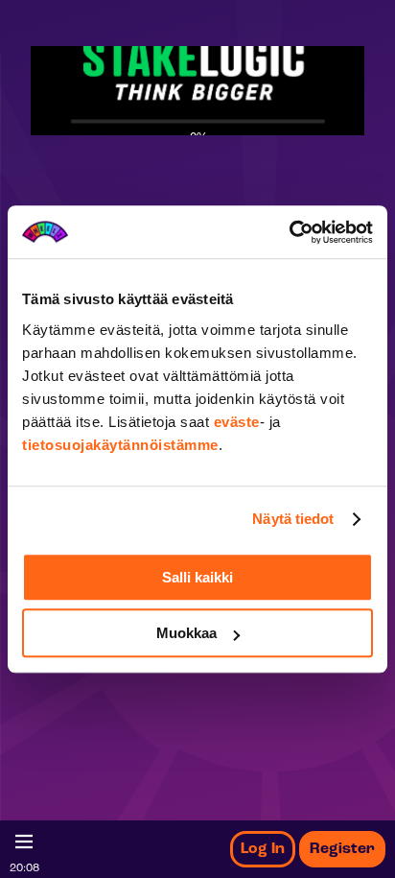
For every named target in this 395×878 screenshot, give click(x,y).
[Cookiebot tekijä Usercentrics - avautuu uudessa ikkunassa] (289, 232)
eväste (237, 422)
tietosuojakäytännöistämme (120, 445)
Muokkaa (186, 633)
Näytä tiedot (293, 518)
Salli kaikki (197, 577)
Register (342, 849)
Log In (263, 849)
